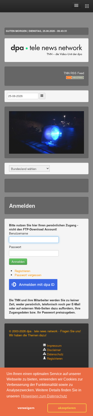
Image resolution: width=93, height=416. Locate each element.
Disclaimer (53, 350)
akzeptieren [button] (67, 408)
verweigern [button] (26, 408)
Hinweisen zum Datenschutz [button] (44, 396)
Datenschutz (54, 354)
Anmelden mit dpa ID (37, 284)
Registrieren (22, 271)
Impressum (54, 345)
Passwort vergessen (28, 275)
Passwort (15, 247)
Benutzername (18, 233)
